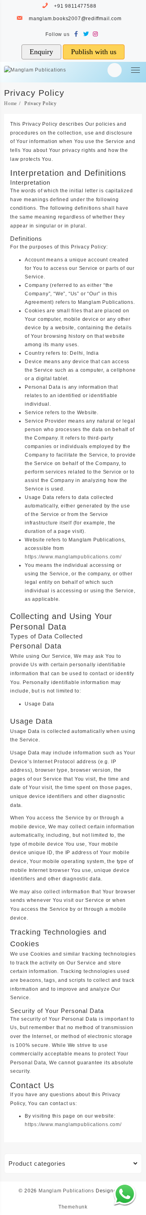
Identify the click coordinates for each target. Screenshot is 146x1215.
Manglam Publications (66, 1191)
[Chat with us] (125, 1194)
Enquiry (41, 52)
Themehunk (73, 1207)
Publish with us (93, 52)
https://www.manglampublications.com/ (73, 557)
